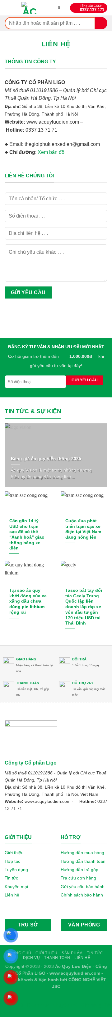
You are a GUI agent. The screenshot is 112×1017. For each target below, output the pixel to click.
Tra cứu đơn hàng (78, 877)
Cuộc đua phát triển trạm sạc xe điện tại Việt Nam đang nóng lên (83, 529)
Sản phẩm (72, 953)
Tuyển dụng (16, 869)
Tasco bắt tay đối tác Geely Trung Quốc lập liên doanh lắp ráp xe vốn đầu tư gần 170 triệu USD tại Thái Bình (83, 606)
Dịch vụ (31, 958)
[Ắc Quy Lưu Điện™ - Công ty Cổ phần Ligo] (29, 7)
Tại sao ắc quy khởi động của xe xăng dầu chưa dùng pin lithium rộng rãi (28, 601)
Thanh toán (57, 958)
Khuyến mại (16, 886)
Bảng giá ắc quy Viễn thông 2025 (46, 458)
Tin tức (11, 877)
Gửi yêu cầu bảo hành (83, 886)
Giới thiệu (14, 852)
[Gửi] (101, 23)
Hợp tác (12, 861)
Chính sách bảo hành (82, 894)
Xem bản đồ (51, 152)
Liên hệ (12, 894)
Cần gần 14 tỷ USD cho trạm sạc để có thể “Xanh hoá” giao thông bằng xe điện (26, 534)
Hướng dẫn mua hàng (82, 852)
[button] (59, 8)
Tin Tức (95, 953)
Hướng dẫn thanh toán (83, 861)
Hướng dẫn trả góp (79, 869)
